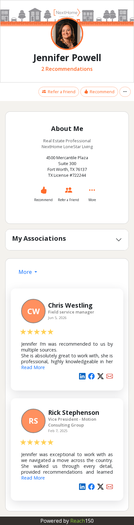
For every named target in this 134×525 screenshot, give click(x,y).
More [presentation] (26, 271)
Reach (82, 520)
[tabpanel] (67, 393)
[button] (125, 92)
